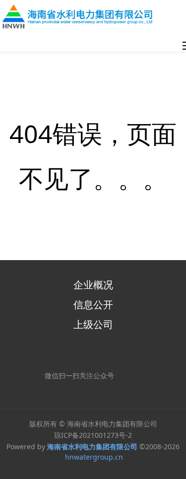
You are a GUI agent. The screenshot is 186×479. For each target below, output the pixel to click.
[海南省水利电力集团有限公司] (80, 16)
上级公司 (93, 324)
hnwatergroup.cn (94, 457)
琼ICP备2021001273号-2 (93, 435)
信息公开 (93, 304)
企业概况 (93, 284)
